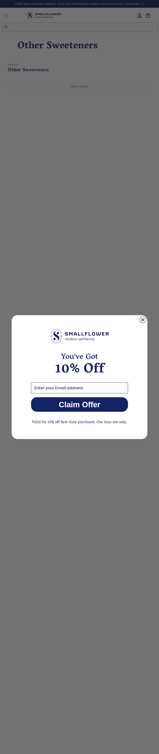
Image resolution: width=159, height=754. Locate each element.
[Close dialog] (143, 320)
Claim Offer (79, 404)
